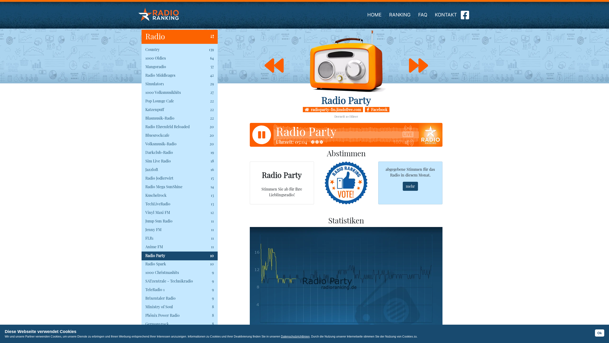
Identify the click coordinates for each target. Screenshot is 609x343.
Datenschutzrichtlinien (295, 336)
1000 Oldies (155, 58)
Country (152, 49)
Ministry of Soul (159, 306)
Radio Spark (155, 263)
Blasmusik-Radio (159, 118)
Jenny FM (153, 229)
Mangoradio (155, 66)
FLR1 (149, 238)
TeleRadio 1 (155, 289)
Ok (599, 333)
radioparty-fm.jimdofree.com (335, 109)
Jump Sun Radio (158, 220)
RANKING (400, 15)
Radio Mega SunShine (163, 186)
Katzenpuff (154, 109)
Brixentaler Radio (160, 298)
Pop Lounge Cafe (159, 100)
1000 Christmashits (162, 272)
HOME (374, 15)
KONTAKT (446, 15)
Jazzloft (151, 169)
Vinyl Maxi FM (157, 212)
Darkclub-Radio (159, 152)
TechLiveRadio (157, 203)
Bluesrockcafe (157, 135)
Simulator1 (154, 83)
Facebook (378, 109)
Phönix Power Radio (162, 315)
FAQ (422, 15)
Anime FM (154, 246)
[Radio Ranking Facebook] (465, 17)
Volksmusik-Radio (161, 143)
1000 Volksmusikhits (163, 92)
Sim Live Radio (158, 160)
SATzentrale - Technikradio (169, 280)
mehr (410, 186)
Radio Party (155, 255)
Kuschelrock (156, 195)
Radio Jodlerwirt (159, 178)
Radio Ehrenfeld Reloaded (167, 126)
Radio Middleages (160, 75)
